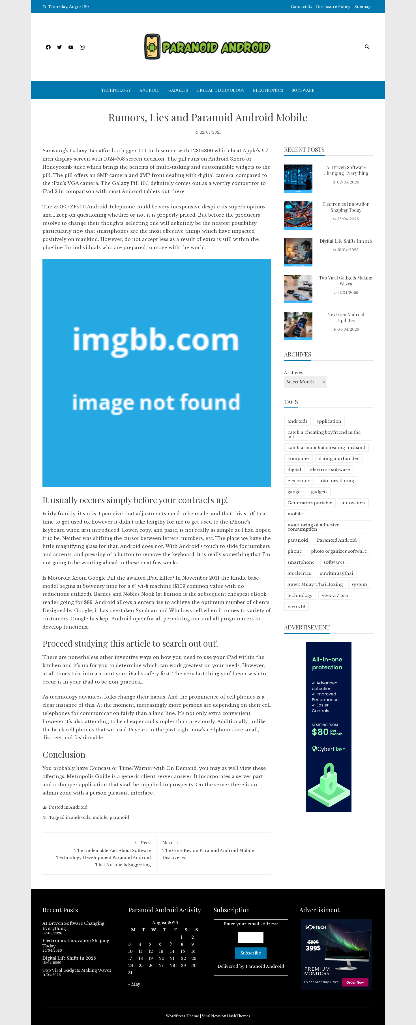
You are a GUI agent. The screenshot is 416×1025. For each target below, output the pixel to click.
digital (294, 469)
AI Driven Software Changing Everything (345, 170)
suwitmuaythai (336, 573)
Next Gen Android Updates (345, 317)
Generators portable (310, 502)
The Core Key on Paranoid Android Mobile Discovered (208, 850)
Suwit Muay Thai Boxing (315, 584)
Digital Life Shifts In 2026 (346, 241)
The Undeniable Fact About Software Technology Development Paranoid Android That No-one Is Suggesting (103, 854)
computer (299, 458)
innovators (353, 502)
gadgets (319, 491)
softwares (334, 562)
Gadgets (178, 90)
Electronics (268, 90)
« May (134, 984)
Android (150, 90)
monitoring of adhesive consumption (313, 527)
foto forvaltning (336, 480)
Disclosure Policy (333, 6)
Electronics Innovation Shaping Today (346, 207)
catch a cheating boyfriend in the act (324, 434)
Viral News (211, 1016)
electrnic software (330, 469)
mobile (100, 817)
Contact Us (301, 6)
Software (303, 90)
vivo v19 (296, 606)
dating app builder (339, 458)
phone (295, 551)
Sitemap (362, 6)
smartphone (301, 562)
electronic (299, 480)
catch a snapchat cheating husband (326, 447)
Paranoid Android (337, 540)
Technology (116, 90)
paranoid (119, 817)
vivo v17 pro (335, 595)
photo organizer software (339, 551)
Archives (293, 372)
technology (300, 595)
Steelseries (299, 573)
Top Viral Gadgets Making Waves (346, 281)
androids (80, 817)
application (328, 421)
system (359, 584)
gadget (295, 491)
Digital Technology (220, 90)
